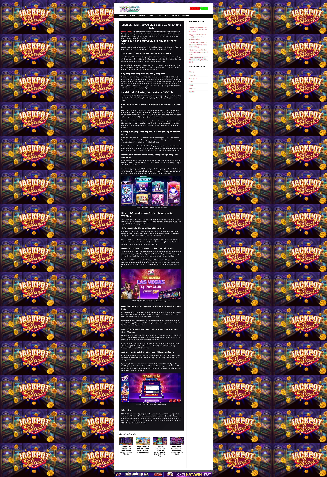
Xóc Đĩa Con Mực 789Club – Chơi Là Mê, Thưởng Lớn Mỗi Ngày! (176, 450)
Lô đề (159, 16)
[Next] (184, 449)
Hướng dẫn (123, 16)
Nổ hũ (151, 16)
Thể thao (142, 16)
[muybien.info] (130, 8)
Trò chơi (185, 16)
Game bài (175, 16)
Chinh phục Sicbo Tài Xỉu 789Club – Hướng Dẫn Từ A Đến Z (198, 60)
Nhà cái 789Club (126, 31)
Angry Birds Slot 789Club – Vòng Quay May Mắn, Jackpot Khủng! (143, 449)
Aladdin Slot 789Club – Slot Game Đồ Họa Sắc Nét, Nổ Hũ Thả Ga (126, 450)
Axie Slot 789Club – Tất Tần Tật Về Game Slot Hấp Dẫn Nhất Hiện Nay (159, 451)
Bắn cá (132, 16)
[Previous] (118, 449)
